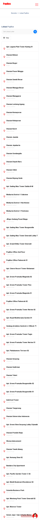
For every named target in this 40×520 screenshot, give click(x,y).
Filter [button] (7, 38)
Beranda (14, 13)
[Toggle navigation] (36, 5)
